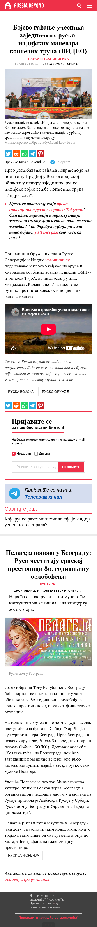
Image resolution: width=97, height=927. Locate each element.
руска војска (21, 392)
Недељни (24, 453)
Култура (47, 584)
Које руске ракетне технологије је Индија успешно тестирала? (48, 522)
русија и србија (23, 855)
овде (51, 903)
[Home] (8, 5)
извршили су (57, 260)
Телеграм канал (43, 497)
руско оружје (55, 392)
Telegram (63, 162)
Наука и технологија (48, 59)
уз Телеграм (46, 232)
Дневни (44, 453)
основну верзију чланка (27, 880)
